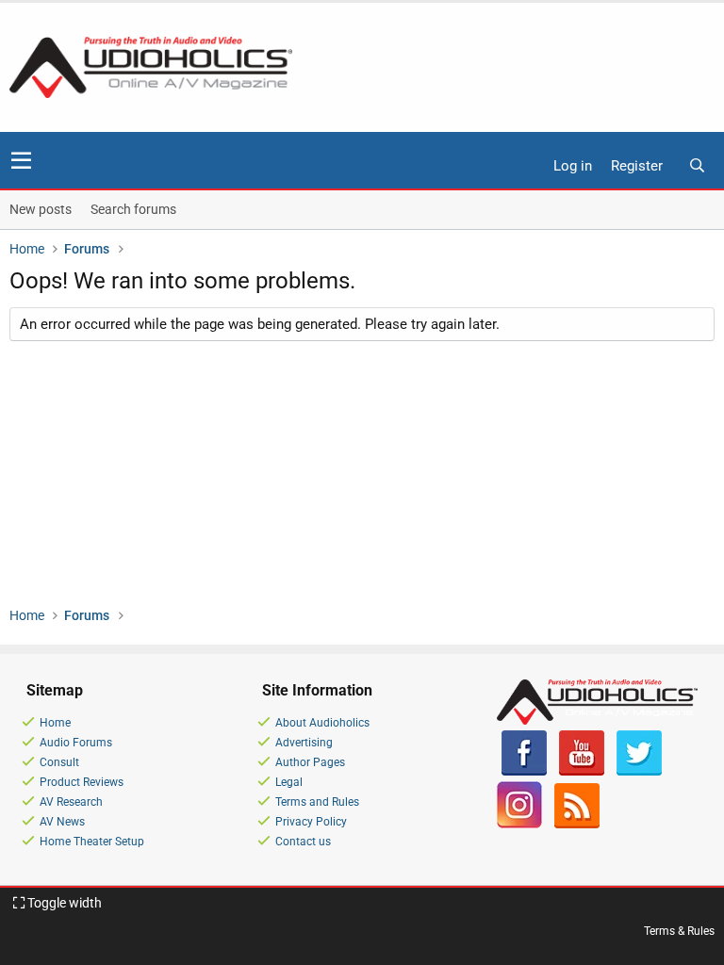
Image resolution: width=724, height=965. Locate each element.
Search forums (133, 209)
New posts (40, 209)
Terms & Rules (679, 931)
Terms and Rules (317, 802)
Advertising (304, 742)
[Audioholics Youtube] (581, 771)
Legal (289, 782)
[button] (21, 160)
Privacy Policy (311, 821)
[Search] (697, 166)
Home (55, 722)
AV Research (71, 802)
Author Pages (310, 762)
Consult (59, 762)
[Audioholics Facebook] (524, 771)
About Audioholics (322, 722)
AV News (62, 821)
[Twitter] (639, 771)
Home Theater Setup (92, 841)
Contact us (303, 841)
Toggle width (63, 902)
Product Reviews (81, 782)
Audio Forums (76, 742)
